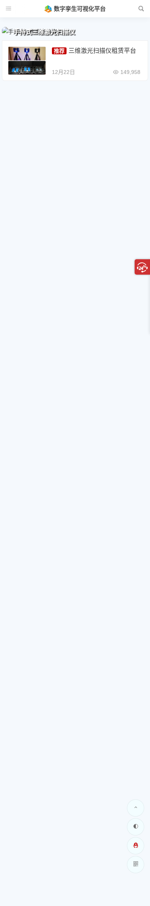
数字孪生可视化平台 (80, 8)
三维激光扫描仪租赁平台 (102, 50)
